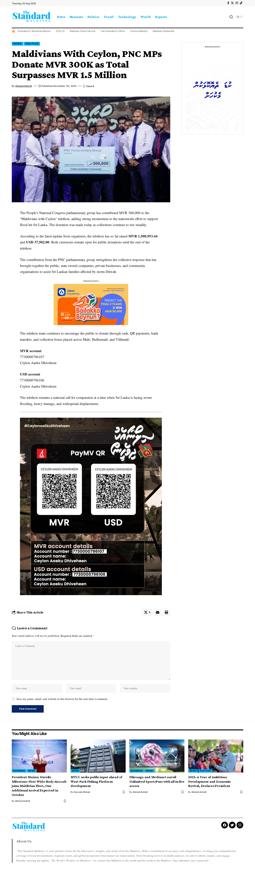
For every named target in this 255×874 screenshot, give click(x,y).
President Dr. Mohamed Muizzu (34, 31)
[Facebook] (228, 3)
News (17, 43)
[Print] (166, 612)
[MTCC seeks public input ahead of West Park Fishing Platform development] (98, 756)
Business (19, 770)
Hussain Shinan (82, 792)
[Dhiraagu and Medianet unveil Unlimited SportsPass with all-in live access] (156, 756)
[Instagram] (237, 3)
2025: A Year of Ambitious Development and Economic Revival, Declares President (209, 781)
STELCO (60, 31)
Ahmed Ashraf (23, 86)
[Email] (157, 612)
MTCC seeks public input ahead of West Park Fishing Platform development (96, 781)
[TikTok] (241, 3)
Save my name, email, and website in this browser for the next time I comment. (62, 699)
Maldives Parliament (163, 31)
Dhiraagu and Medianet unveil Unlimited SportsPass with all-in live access (156, 781)
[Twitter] (232, 825)
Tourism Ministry (139, 31)
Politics (32, 43)
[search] (231, 17)
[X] (232, 3)
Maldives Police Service (82, 31)
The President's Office (112, 31)
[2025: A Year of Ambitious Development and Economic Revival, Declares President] (215, 756)
